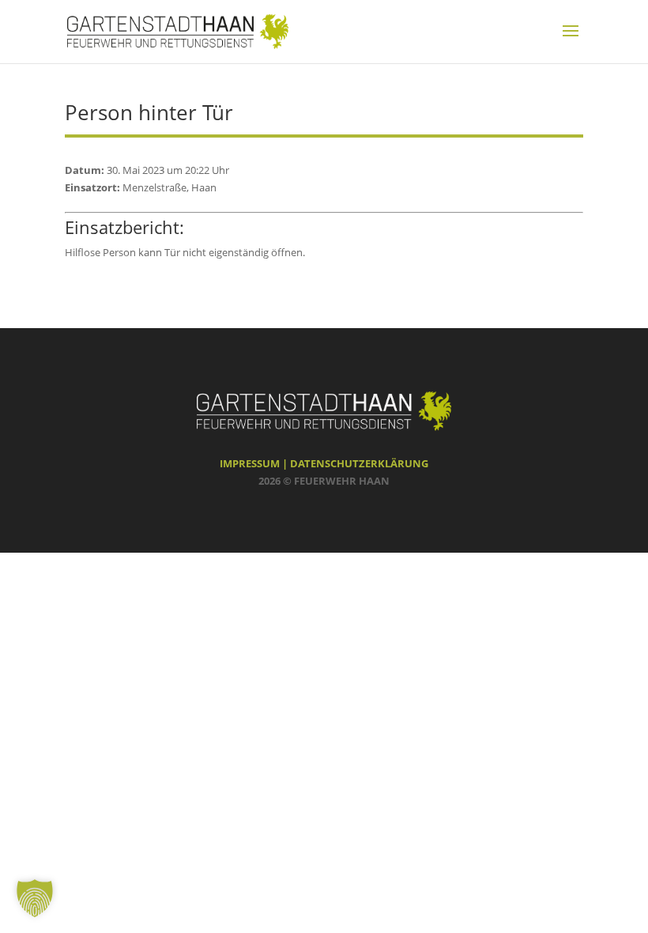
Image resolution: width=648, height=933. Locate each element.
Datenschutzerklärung (359, 463)
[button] (35, 898)
